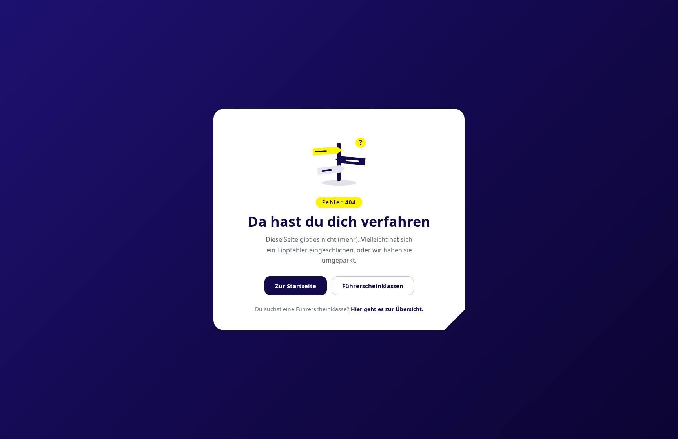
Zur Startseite (295, 286)
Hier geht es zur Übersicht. (387, 309)
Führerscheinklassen (372, 286)
